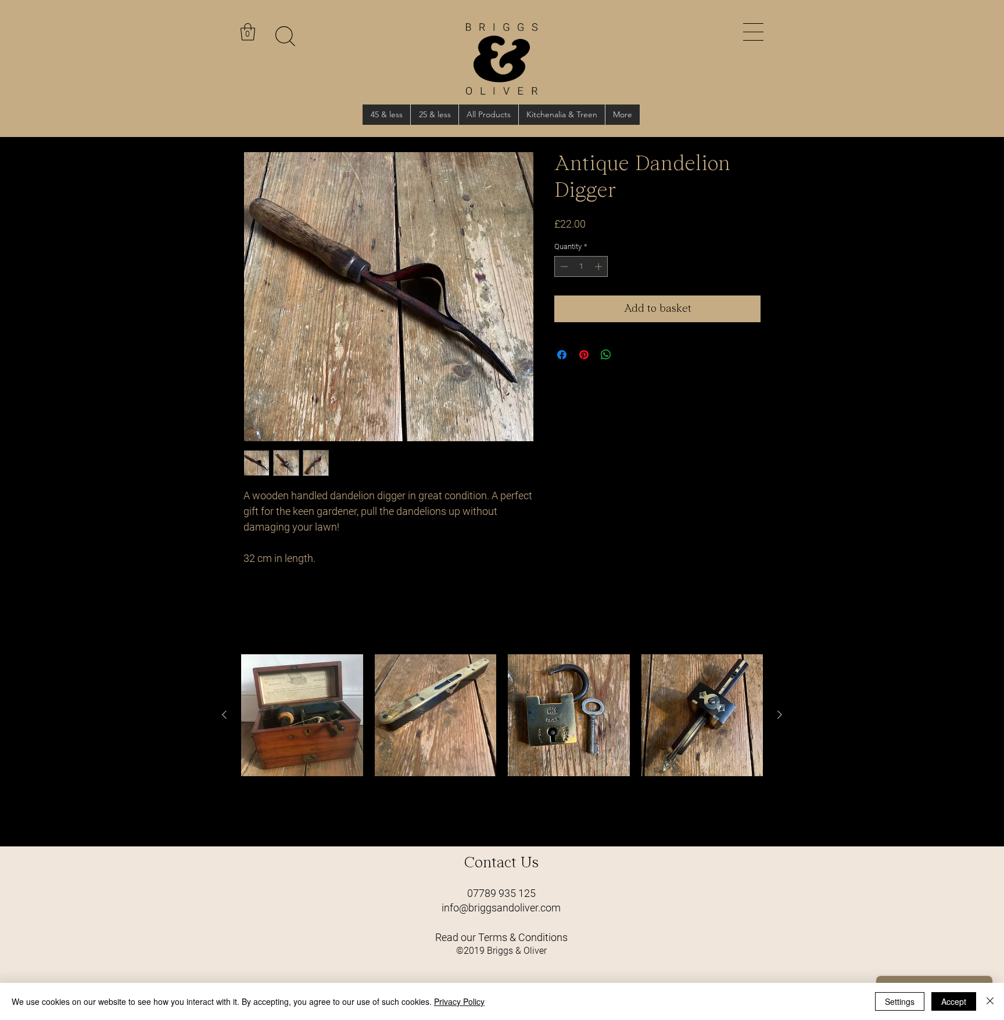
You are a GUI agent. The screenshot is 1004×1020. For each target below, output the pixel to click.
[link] (248, 32)
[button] (753, 32)
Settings (900, 1001)
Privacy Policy (459, 1001)
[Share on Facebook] (562, 355)
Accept (953, 1001)
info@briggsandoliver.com (501, 908)
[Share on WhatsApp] (606, 355)
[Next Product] (780, 715)
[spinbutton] (581, 266)
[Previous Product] (224, 715)
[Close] (990, 1001)
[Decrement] (563, 266)
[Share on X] (628, 355)
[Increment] (600, 266)
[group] (502, 745)
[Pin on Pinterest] (584, 355)
